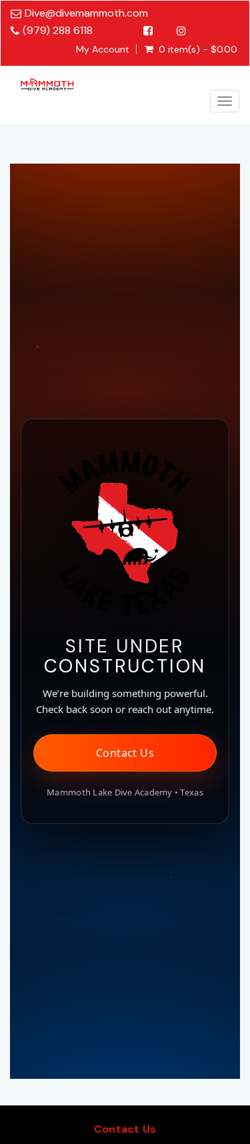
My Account (102, 49)
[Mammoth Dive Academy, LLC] (47, 81)
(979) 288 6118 (58, 30)
